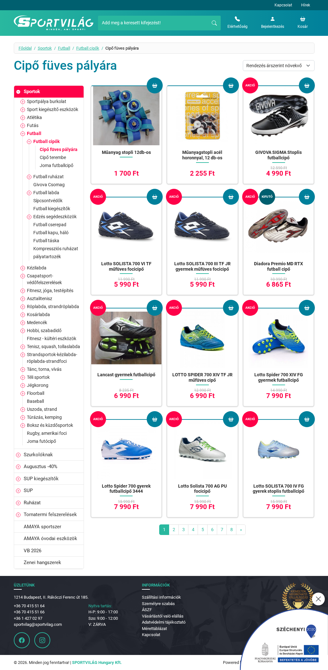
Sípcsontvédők (47, 200)
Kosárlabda (38, 314)
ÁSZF (147, 609)
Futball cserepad (49, 224)
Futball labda (46, 192)
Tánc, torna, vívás (44, 369)
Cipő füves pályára (59, 149)
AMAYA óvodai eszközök (50, 538)
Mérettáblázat (154, 628)
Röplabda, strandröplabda (53, 306)
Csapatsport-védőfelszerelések (44, 279)
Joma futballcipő (56, 165)
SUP (28, 490)
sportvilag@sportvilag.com (38, 624)
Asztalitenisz (39, 298)
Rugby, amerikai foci (47, 433)
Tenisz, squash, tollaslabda (53, 346)
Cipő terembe (53, 157)
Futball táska (46, 240)
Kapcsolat (283, 5)
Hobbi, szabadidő (44, 330)
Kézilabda (36, 267)
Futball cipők (87, 48)
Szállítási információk (161, 597)
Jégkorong (37, 385)
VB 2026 (32, 551)
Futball (64, 48)
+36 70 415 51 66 (29, 612)
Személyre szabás (158, 603)
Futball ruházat (48, 176)
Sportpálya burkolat (46, 101)
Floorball (35, 393)
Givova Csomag (49, 184)
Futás (32, 125)
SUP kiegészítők (41, 479)
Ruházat (32, 503)
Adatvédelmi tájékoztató (163, 622)
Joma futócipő (41, 441)
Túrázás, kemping (44, 417)
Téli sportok (38, 377)
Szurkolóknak (38, 455)
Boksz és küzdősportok (50, 425)
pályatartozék (47, 256)
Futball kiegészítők (51, 208)
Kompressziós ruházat (55, 248)
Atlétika (34, 117)
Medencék (37, 322)
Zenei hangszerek (42, 562)
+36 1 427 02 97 (28, 618)
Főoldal (25, 48)
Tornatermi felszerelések (50, 514)
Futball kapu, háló (51, 232)
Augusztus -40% (40, 466)
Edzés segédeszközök (55, 216)
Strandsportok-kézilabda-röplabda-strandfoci (52, 358)
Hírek (305, 5)
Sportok (45, 48)
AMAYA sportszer (42, 527)
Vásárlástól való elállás (163, 616)
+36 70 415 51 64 (29, 605)
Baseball (35, 401)
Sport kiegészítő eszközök (52, 109)
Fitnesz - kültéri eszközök (51, 338)
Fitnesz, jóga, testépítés (50, 290)
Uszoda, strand (42, 409)
